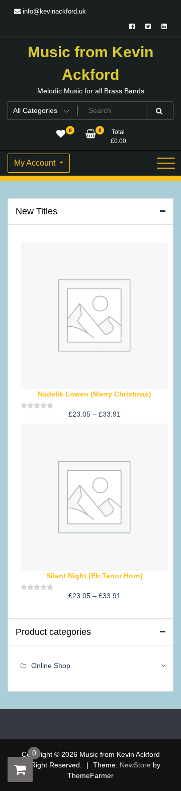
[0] (20, 769)
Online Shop (50, 666)
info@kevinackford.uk (53, 11)
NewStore (135, 765)
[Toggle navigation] (166, 163)
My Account (35, 163)
